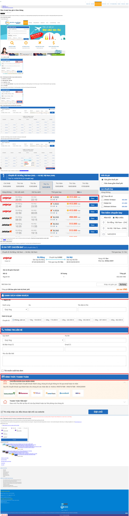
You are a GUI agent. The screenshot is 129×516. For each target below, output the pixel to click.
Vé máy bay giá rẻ (39, 512)
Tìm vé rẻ (25, 428)
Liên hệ (4, 476)
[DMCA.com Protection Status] (64, 504)
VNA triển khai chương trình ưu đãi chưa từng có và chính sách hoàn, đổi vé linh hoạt (22, 444)
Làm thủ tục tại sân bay (6, 484)
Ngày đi (4, 432)
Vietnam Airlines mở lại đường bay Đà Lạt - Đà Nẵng (20, 452)
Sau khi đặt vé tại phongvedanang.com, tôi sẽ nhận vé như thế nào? (12, 483)
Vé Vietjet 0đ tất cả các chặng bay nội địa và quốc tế (26, 447)
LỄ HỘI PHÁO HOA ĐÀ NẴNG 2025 (8, 485)
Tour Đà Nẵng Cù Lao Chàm (45, 512)
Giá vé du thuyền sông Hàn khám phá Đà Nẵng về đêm (26, 454)
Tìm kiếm (14, 439)
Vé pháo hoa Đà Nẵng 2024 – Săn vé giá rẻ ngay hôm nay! (17, 451)
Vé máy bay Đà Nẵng (2, 512)
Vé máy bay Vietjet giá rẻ (21, 512)
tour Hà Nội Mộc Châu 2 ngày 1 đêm (66, 512)
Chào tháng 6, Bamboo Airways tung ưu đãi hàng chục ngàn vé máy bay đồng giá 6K (19, 443)
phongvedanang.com (78, 421)
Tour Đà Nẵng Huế (51, 512)
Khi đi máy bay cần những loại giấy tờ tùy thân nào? (10, 486)
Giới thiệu (4, 470)
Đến (17, 429)
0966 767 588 (4, 514)
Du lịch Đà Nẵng (4, 459)
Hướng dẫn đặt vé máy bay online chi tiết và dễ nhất (10, 425)
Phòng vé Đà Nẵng (15, 512)
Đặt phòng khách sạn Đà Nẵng (6, 461)
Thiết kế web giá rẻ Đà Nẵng (27, 512)
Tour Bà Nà (3, 463)
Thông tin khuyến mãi (6, 475)
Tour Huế (2, 464)
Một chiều (14, 428)
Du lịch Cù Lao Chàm (33, 512)
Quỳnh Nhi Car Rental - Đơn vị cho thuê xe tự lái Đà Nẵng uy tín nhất (26, 453)
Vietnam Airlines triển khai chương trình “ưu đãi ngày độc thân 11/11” (22, 445)
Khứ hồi (20, 428)
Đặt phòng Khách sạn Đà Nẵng (9, 512)
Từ (3, 429)
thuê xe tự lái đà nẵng (74, 512)
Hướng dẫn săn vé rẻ (6, 474)
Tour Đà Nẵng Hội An (57, 512)
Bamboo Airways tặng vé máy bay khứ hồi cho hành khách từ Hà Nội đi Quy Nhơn (28, 446)
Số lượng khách (5, 436)
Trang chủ (4, 469)
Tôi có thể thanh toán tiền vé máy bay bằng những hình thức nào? (12, 479)
